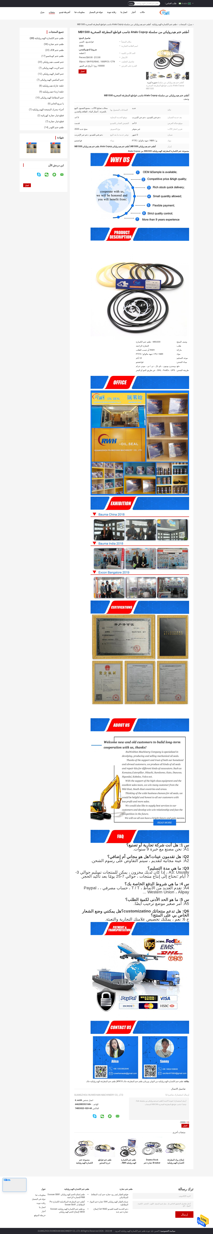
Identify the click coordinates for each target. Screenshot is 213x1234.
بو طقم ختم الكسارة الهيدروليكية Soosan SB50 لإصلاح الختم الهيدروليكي (67, 1210)
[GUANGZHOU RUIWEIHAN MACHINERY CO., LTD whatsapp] (56, 174)
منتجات (52, 12)
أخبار (134, 12)
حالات (142, 12)
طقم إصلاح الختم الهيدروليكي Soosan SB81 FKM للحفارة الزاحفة (66, 1195)
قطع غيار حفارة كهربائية (52, 115)
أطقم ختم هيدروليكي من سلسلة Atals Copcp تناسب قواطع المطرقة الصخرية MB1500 (165, 85)
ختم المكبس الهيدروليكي (52, 79)
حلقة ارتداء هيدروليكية (53, 91)
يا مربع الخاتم (57, 103)
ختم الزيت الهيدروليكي (53, 68)
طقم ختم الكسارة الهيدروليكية (164, 24)
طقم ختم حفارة (56, 44)
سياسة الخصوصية (167, 1231)
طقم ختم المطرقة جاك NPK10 (129, 1081)
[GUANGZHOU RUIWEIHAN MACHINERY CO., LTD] (166, 13)
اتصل (82, 71)
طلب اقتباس (171, 3)
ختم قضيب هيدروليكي (53, 62)
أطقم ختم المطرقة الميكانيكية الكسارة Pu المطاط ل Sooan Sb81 (67, 1203)
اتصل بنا (124, 12)
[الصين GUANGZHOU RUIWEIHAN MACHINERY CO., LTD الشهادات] (31, 147)
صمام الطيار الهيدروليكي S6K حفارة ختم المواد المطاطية (109, 1203)
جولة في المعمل (96, 12)
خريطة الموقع (40, 1215)
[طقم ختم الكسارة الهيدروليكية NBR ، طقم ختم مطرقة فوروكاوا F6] (128, 1147)
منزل (42, 12)
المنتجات (182, 24)
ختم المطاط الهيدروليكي (52, 97)
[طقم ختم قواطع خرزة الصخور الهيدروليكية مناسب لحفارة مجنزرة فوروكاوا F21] (105, 1147)
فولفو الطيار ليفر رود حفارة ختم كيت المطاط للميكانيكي (109, 1195)
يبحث (131, 3)
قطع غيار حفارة (56, 121)
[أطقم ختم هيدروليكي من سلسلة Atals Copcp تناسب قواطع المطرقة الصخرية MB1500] (169, 54)
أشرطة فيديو (64, 12)
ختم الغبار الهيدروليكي (53, 73)
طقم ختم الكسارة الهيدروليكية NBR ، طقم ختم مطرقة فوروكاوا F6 (128, 1161)
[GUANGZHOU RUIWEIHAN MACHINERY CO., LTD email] (63, 174)
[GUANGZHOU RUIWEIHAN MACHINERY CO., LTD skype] (40, 174)
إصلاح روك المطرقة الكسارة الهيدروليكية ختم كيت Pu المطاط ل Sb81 (175, 1161)
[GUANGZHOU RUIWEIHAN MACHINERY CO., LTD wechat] (48, 174)
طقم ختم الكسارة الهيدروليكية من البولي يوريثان (163, 1081)
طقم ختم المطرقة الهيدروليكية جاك (101, 1081)
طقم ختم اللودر (56, 127)
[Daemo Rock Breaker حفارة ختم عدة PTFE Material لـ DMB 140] (152, 1147)
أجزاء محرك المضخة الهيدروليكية (48, 109)
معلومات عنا (79, 12)
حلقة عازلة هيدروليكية (53, 85)
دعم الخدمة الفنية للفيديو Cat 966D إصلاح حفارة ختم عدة (110, 1210)
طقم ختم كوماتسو (55, 56)
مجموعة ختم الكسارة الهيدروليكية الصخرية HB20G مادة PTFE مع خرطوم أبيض (84, 1161)
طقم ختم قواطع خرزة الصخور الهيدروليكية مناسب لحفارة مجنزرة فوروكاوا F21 (105, 1161)
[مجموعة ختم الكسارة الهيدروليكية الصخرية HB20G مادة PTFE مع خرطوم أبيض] (84, 1147)
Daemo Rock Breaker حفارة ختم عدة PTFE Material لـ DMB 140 (152, 1161)
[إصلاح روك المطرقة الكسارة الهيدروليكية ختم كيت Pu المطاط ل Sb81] (175, 1147)
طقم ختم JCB (57, 50)
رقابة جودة (111, 12)
